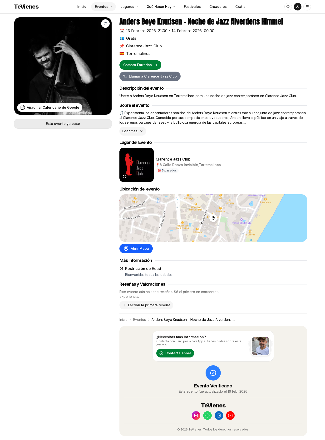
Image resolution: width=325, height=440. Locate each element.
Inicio (81, 7)
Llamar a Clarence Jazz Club (153, 76)
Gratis (240, 7)
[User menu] (297, 6)
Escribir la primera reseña (149, 305)
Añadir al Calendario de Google (53, 107)
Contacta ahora (178, 353)
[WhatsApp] (207, 415)
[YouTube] (230, 415)
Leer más (130, 131)
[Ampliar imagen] (124, 176)
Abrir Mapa (140, 248)
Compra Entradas (137, 65)
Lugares (127, 7)
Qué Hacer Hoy (159, 7)
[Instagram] (196, 415)
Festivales (192, 7)
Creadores (218, 7)
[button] (105, 23)
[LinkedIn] (219, 415)
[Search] (288, 6)
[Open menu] (307, 6)
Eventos (101, 7)
